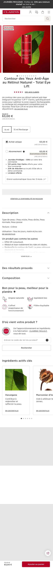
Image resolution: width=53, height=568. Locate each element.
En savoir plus (21, 109)
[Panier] (42, 12)
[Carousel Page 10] (35, 75)
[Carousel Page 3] (21, 75)
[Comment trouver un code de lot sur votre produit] (47, 340)
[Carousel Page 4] (23, 75)
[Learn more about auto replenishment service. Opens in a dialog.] (24, 151)
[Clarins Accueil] (11, 12)
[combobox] (26, 179)
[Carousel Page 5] (25, 75)
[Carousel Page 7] (29, 75)
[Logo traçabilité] (6, 331)
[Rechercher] (47, 19)
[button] (26, 213)
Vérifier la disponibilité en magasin (26, 199)
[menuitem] (30, 12)
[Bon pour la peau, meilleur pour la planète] (14, 291)
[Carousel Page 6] (27, 75)
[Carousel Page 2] (19, 75)
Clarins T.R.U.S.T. (38, 331)
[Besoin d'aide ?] (48, 553)
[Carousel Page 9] (33, 75)
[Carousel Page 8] (31, 75)
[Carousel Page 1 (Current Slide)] (17, 75)
